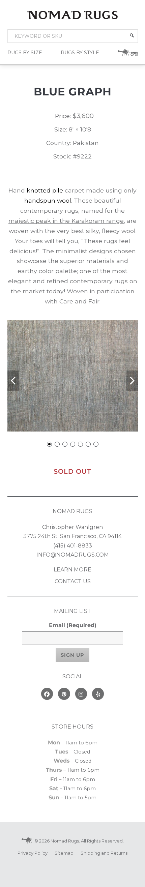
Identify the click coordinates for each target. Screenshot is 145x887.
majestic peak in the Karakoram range (66, 220)
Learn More (72, 569)
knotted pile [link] (45, 190)
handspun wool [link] (47, 200)
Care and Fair (79, 301)
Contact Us (73, 581)
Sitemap (64, 853)
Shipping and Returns (104, 853)
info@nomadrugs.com (72, 555)
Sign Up (72, 655)
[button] (132, 35)
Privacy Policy (33, 853)
